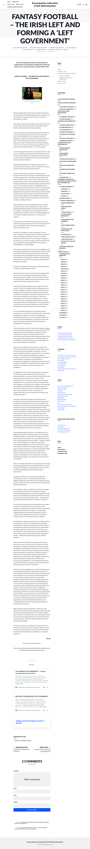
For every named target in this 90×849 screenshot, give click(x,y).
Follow (79, 4)
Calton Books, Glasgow (65, 334)
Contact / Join (11, 4)
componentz (50, 844)
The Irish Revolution (64, 432)
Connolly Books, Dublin (65, 336)
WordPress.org (62, 453)
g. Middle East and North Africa (66, 229)
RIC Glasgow (61, 365)
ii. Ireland (65, 49)
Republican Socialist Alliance (67, 355)
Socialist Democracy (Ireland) (67, 406)
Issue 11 (63, 280)
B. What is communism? (66, 109)
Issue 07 (63, 271)
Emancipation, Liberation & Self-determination (45, 4)
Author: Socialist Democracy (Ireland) (22, 740)
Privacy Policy (20, 4)
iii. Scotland (65, 193)
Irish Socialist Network (65, 394)
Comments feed (62, 451)
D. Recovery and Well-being (67, 161)
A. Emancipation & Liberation (64, 254)
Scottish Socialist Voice (65, 404)
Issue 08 (63, 273)
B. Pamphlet (62, 312)
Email (15, 795)
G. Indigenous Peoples (65, 140)
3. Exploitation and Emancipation (38, 47)
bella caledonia (62, 387)
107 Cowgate (61, 425)
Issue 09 (63, 275)
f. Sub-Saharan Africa (68, 225)
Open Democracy (63, 396)
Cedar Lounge (62, 389)
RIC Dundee (61, 360)
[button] (86, 4)
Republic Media (62, 399)
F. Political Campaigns (66, 138)
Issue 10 (63, 278)
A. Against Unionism (71, 47)
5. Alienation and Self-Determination (64, 143)
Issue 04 (63, 266)
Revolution (61, 401)
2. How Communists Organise (67, 102)
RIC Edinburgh (62, 363)
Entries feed (61, 449)
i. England (64, 189)
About (8, 1)
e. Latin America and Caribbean (67, 220)
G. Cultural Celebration (66, 173)
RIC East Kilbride (62, 362)
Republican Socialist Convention (65, 78)
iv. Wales (63, 196)
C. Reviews (62, 315)
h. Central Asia (65, 234)
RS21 (59, 403)
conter (60, 391)
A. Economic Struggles (66, 116)
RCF (45, 51)
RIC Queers (61, 367)
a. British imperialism (67, 203)
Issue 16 (63, 292)
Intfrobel (60, 426)
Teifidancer (61, 408)
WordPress (39, 844)
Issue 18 (63, 296)
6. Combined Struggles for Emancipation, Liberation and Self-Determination (67, 181)
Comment (16, 771)
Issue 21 (63, 303)
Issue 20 (63, 301)
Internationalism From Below (15, 7)
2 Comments (39, 52)
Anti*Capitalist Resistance (65, 386)
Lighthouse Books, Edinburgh (67, 339)
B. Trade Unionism (41, 49)
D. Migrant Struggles (65, 132)
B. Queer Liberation (65, 127)
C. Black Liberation (65, 129)
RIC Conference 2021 (64, 358)
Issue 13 (63, 285)
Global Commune (64, 75)
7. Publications (62, 251)
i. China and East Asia (67, 237)
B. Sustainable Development (63, 154)
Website (16, 802)
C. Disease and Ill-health (66, 159)
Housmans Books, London (65, 338)
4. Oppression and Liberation (56, 47)
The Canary (61, 409)
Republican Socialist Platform (67, 357)
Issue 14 (63, 287)
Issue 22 (63, 305)
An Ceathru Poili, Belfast (65, 333)
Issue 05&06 (64, 268)
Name (15, 788)
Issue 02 (63, 261)
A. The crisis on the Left (28, 49)
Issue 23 (63, 308)
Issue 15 (63, 289)
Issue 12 (63, 282)
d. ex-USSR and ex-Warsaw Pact (66, 215)
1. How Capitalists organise (19, 47)
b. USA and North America (66, 207)
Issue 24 (63, 310)
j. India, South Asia (66, 239)
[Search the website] (83, 4)
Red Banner (61, 397)
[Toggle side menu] (3, 4)
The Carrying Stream (64, 430)
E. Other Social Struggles (54, 49)
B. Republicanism (64, 198)
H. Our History (63, 177)
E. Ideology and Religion (66, 165)
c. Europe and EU (66, 212)
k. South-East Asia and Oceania (68, 241)
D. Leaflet (62, 317)
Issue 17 (63, 294)
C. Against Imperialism (66, 200)
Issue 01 (63, 259)
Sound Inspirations (63, 428)
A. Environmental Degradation (64, 148)
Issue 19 (63, 299)
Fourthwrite (62, 392)
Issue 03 (63, 264)
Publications (15, 1)
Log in (59, 447)
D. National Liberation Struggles (66, 247)
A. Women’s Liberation (66, 125)
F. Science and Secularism (67, 169)
